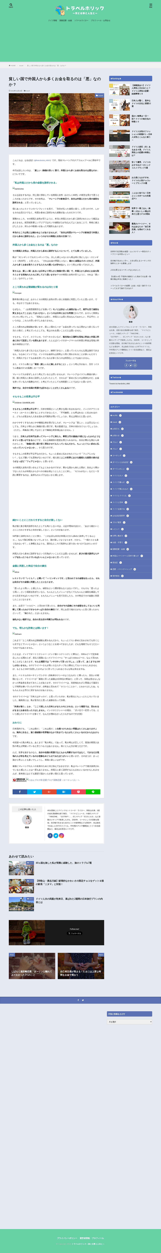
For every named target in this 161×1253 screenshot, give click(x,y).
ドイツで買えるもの (122, 489)
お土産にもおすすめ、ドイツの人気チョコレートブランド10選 (141, 180)
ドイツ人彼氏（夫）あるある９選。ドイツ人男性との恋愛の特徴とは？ (141, 150)
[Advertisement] (80, 44)
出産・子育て (119, 542)
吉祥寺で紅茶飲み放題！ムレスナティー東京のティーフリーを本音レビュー (130, 252)
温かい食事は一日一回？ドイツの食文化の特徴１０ (141, 119)
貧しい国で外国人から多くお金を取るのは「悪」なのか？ (46, 65)
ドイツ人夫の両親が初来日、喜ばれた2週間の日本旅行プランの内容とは (69, 900)
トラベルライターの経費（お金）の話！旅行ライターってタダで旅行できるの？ (130, 287)
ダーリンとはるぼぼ (122, 462)
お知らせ (117, 435)
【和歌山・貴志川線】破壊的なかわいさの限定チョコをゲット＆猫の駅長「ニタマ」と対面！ (70, 882)
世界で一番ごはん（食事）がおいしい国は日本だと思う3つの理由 (141, 211)
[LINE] (93, 791)
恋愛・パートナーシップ (123, 569)
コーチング (118, 455)
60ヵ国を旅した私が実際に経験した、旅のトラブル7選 (64, 862)
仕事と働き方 (119, 536)
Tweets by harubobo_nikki (119, 383)
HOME (13, 65)
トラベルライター (81, 20)
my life (116, 415)
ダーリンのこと (120, 469)
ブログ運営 (118, 522)
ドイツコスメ (119, 475)
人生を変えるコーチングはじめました (125, 270)
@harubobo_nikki (42, 160)
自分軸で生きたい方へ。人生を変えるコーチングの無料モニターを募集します (130, 262)
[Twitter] (34, 791)
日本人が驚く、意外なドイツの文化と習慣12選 (141, 103)
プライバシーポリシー (67, 1238)
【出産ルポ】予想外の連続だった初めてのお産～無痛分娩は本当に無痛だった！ (130, 277)
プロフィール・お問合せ (100, 20)
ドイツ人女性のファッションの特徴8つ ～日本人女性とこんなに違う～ (142, 135)
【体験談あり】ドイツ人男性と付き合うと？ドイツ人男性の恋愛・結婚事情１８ (141, 89)
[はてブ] (63, 791)
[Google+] (49, 791)
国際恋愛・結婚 (65, 20)
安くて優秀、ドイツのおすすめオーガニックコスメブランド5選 (141, 165)
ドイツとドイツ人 (121, 495)
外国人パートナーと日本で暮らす (127, 556)
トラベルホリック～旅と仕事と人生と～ (88, 1244)
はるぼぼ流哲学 (120, 516)
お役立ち (117, 429)
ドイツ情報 (52, 20)
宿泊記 (116, 562)
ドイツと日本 (119, 502)
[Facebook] (20, 791)
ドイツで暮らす (120, 482)
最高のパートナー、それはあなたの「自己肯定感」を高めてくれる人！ (141, 227)
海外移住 (117, 576)
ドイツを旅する (120, 509)
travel (21, 65)
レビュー (117, 529)
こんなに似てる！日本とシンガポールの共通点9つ (141, 196)
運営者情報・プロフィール (92, 1238)
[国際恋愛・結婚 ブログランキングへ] (19, 780)
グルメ (116, 442)
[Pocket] (78, 791)
